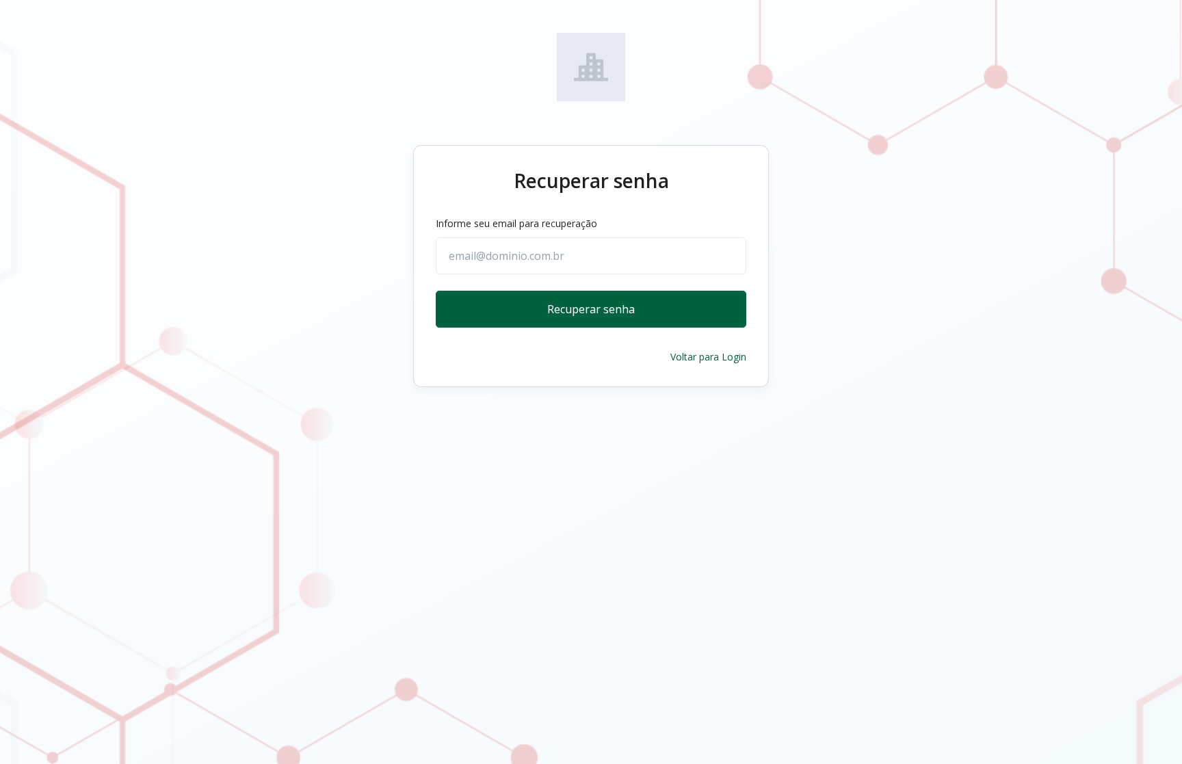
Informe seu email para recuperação (516, 223)
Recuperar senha (591, 309)
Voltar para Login (708, 356)
